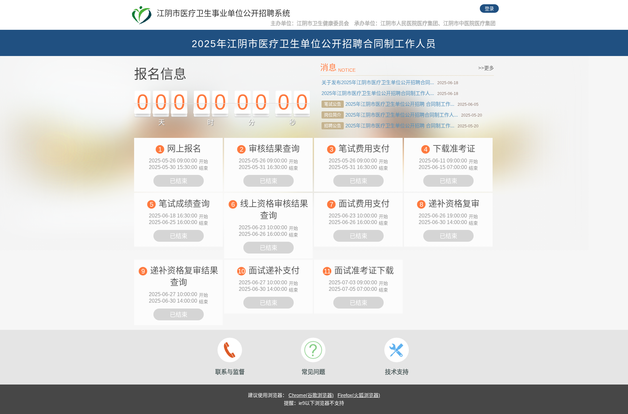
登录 (489, 8)
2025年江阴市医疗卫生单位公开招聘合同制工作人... (378, 93)
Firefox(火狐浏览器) (359, 395)
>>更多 (486, 68)
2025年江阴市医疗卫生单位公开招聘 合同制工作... (399, 104)
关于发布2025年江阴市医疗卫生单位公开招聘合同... (378, 82)
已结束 (178, 181)
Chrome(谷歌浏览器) (311, 395)
